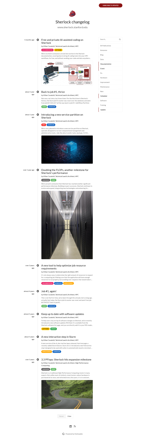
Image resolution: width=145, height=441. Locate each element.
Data (102, 59)
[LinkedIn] (71, 426)
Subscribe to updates (110, 5)
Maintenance (104, 87)
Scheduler (103, 96)
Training (103, 105)
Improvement (105, 82)
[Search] (119, 39)
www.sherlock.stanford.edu (72, 27)
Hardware (103, 78)
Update (103, 110)
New (101, 91)
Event (102, 68)
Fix (101, 73)
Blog (101, 55)
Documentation (105, 64)
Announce (103, 50)
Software (103, 100)
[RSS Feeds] (75, 426)
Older (69, 416)
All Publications (105, 46)
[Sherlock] (72, 14)
